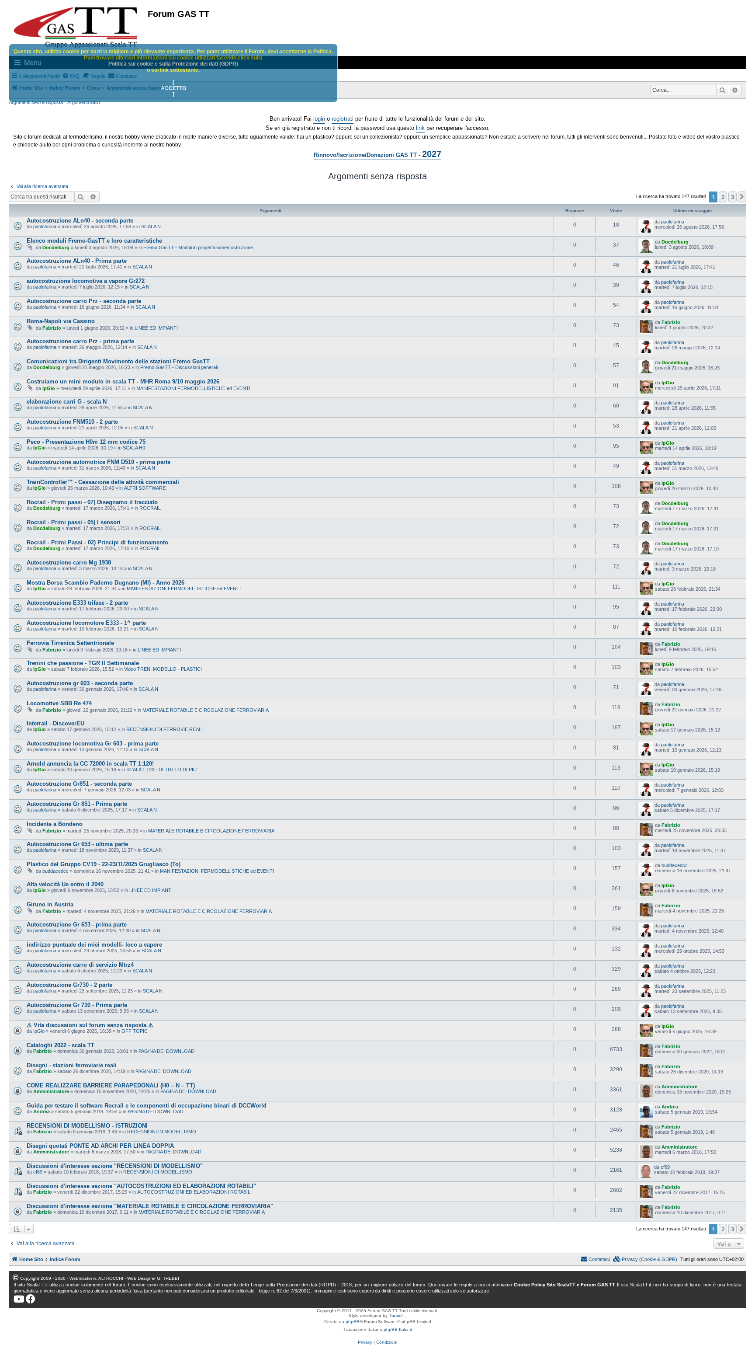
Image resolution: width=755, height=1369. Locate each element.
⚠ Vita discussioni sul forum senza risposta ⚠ (90, 1025)
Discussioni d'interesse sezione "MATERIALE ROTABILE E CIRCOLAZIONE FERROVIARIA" (150, 1206)
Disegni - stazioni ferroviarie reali (72, 1065)
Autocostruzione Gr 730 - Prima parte (77, 1005)
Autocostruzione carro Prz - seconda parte (84, 301)
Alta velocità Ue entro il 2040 (65, 884)
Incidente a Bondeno (55, 824)
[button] (742, 197)
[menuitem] (645, 1259)
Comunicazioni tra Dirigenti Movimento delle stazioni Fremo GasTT (118, 361)
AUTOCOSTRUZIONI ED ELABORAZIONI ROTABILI (194, 1192)
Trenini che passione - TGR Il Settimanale (83, 663)
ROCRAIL (150, 508)
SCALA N (151, 226)
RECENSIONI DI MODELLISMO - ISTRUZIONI (87, 1125)
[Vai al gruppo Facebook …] (30, 1299)
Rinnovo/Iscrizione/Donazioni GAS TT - (377, 154)
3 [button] (732, 197)
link (420, 128)
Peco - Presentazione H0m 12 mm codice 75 (86, 442)
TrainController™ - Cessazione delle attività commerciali (103, 482)
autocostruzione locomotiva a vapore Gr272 (86, 281)
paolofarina (44, 226)
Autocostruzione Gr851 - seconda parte (79, 783)
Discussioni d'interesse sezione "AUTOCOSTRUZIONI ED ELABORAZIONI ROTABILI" (141, 1186)
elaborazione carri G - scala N (67, 401)
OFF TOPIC (134, 1031)
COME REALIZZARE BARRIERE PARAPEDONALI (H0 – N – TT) (111, 1085)
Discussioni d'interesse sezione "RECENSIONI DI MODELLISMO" (115, 1166)
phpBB (353, 1321)
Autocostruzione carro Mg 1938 (69, 562)
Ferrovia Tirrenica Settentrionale (70, 643)
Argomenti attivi (83, 102)
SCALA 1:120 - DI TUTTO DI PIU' (161, 769)
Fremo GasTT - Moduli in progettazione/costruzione (198, 247)
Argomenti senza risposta (36, 102)
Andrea (41, 1111)
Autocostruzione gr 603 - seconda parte (80, 683)
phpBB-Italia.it (398, 1329)
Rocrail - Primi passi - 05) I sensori (74, 522)
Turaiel (395, 1315)
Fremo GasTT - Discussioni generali (179, 367)
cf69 (37, 1171)
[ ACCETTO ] (173, 88)
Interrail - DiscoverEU (55, 723)
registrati (342, 118)
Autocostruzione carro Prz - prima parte (80, 341)
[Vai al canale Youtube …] (19, 1299)
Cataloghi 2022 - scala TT (60, 1045)
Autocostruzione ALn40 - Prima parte (77, 261)
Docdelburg (55, 247)
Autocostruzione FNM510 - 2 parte (72, 421)
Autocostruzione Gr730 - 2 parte (69, 985)
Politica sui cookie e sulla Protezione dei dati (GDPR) (173, 64)
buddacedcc (55, 871)
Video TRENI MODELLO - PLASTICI (163, 669)
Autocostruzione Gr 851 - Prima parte (77, 804)
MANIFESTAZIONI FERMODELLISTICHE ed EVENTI (193, 388)
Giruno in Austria (50, 904)
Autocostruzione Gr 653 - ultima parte (77, 844)
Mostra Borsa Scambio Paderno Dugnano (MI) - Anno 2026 (105, 582)
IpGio (48, 388)
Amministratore (51, 1091)
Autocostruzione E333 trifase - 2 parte (77, 602)
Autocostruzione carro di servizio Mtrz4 (80, 964)
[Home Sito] (76, 27)
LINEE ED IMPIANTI (156, 328)
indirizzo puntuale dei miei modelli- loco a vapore (94, 944)
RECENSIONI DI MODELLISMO (161, 1131)
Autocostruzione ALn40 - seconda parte (80, 220)
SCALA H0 (134, 447)
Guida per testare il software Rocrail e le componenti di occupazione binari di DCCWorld (147, 1105)
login (319, 118)
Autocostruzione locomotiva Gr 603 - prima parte (93, 743)
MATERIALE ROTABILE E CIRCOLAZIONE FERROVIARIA (205, 710)
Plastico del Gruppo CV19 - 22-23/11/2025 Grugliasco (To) (103, 864)
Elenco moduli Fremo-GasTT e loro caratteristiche (94, 240)
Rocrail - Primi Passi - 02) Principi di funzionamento (97, 542)
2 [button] (722, 197)
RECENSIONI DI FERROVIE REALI (164, 729)
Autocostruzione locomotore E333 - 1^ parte (86, 623)
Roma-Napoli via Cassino (61, 321)
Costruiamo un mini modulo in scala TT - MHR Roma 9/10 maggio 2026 (123, 381)
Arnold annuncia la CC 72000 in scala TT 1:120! (90, 763)
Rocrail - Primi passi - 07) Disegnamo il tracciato (92, 502)
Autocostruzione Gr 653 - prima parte (77, 924)
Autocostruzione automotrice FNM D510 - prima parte (98, 462)
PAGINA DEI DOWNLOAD (166, 1051)
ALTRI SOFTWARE (145, 488)
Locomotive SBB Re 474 (59, 703)
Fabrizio (51, 328)
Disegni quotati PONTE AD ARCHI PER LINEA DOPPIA (100, 1146)
